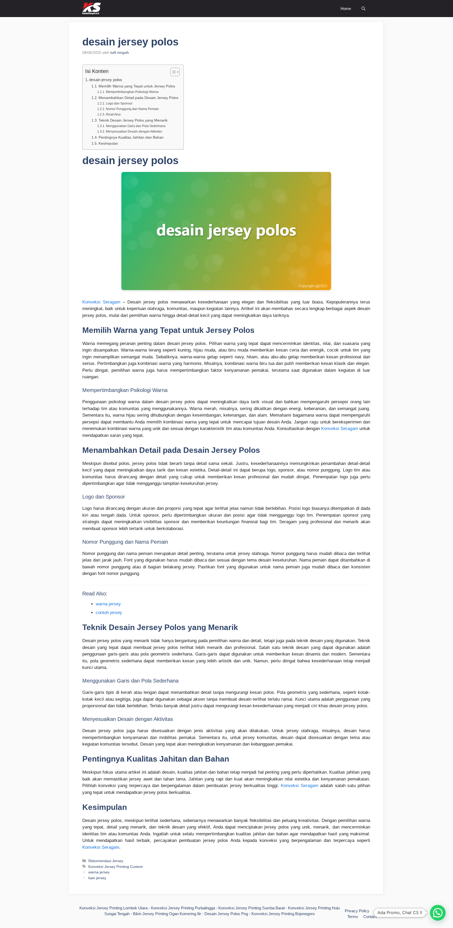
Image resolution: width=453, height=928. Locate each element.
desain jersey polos (105, 79)
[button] (438, 913)
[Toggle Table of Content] (172, 71)
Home (346, 8)
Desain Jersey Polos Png (226, 913)
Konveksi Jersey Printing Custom (115, 866)
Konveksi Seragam (101, 302)
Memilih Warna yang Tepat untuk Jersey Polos (137, 86)
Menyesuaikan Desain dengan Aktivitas (134, 131)
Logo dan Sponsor (119, 103)
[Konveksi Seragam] (91, 8)
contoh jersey (109, 612)
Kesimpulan (108, 143)
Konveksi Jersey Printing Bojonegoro (283, 913)
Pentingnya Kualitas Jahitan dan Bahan (131, 137)
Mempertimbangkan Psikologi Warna (132, 92)
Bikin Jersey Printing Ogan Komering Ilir (167, 913)
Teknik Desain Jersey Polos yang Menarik (133, 120)
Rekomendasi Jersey (105, 861)
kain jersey (97, 878)
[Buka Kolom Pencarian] (363, 8)
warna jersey (108, 603)
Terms (352, 916)
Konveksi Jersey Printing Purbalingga (183, 908)
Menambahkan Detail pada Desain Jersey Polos (138, 98)
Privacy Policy (357, 911)
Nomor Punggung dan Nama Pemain (132, 109)
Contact (370, 916)
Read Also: (113, 114)
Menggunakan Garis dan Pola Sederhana (135, 126)
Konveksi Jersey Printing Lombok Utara (113, 908)
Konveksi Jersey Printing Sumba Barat (251, 908)
